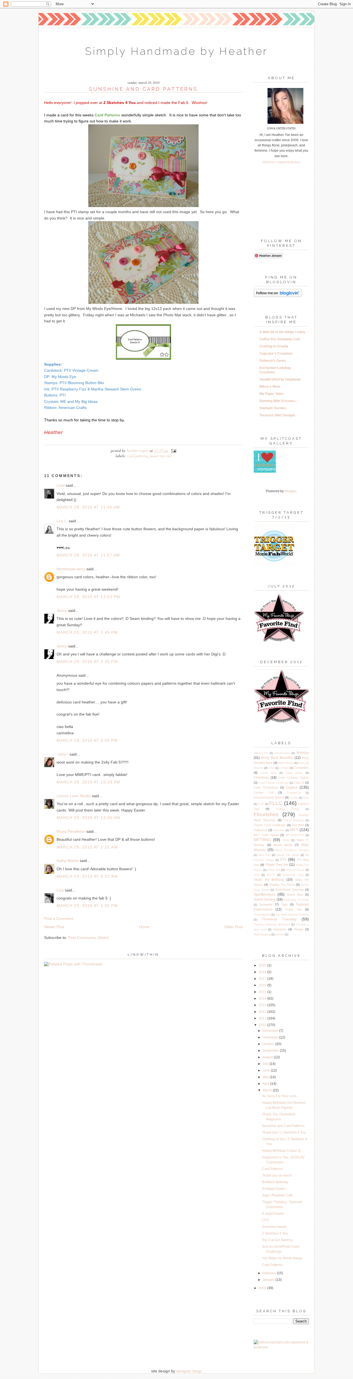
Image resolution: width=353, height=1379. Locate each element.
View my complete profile (281, 162)
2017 (263, 979)
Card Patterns (137, 455)
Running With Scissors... (279, 401)
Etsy (306, 797)
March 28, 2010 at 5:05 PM (87, 740)
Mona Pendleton (71, 831)
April (266, 1084)
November (271, 1037)
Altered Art (261, 752)
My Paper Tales (272, 394)
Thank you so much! (277, 1175)
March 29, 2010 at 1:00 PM (87, 905)
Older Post (233, 927)
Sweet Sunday (265, 899)
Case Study (294, 772)
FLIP (261, 803)
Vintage (298, 929)
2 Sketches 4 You (275, 1233)
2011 (263, 1018)
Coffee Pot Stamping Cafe (280, 339)
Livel (61, 485)
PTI (283, 859)
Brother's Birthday (275, 1182)
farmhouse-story (71, 569)
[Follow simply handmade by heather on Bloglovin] (277, 296)
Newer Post (54, 927)
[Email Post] (172, 450)
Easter (294, 797)
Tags (284, 904)
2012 (263, 1012)
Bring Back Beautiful (277, 758)
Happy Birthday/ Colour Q (281, 1151)
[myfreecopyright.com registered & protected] (281, 1347)
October (269, 1044)
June (267, 1070)
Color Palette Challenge (273, 782)
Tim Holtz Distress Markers (292, 914)
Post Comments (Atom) (88, 937)
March (268, 1090)
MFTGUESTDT (294, 835)
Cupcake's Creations (276, 353)
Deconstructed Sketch (269, 797)
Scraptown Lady (293, 874)
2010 (263, 1025)
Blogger (290, 491)
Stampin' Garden (273, 408)
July (266, 1064)
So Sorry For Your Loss (279, 1096)
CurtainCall (294, 792)
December (271, 1031)
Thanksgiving (262, 914)
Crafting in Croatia (274, 346)
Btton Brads (285, 762)
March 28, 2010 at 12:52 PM (88, 597)
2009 (263, 1288)
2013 (263, 1005)
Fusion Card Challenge (269, 825)
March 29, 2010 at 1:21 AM (87, 847)
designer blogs (189, 1371)
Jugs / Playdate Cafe (277, 1195)
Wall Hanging (262, 934)
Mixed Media (283, 845)
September (271, 1051)
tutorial (280, 934)
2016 (263, 985)
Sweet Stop (295, 894)
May (266, 1077)
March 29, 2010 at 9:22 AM (87, 876)
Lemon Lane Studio (74, 796)
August (268, 1057)
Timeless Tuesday (279, 919)
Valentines (280, 929)
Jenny (62, 610)
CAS (271, 767)
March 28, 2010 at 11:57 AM (88, 555)
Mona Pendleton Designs (292, 850)
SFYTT (270, 874)
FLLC (275, 803)
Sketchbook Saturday (289, 889)
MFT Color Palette (266, 835)
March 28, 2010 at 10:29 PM (88, 782)
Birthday (302, 753)
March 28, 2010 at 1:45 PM (87, 632)
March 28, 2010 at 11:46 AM (88, 507)
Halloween (261, 830)
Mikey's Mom (270, 387)
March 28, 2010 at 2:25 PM (87, 661)
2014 (263, 998)
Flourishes (266, 814)
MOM (286, 840)
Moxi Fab (264, 854)
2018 (263, 972)
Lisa (60, 890)
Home (144, 927)
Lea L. (62, 521)
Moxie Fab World (288, 854)
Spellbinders (264, 894)
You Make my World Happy (282, 1258)
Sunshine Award (274, 1227)
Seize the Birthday (269, 880)
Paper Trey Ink (160, 455)
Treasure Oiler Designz (277, 415)
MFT (294, 830)
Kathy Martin (68, 860)
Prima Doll (274, 869)
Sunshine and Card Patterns (283, 1126)
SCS (257, 874)
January (269, 1280)
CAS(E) (284, 767)
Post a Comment (58, 918)
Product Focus (295, 869)
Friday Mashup (294, 820)
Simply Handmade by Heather (176, 51)
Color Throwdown (266, 787)
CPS (265, 1220)
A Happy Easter (273, 1189)
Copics (292, 787)
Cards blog (269, 772)
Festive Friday (287, 808)
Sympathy (266, 904)
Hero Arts (279, 830)
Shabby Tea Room (282, 884)
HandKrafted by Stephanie (280, 379)
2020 (263, 965)
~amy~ (62, 754)
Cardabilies (301, 767)
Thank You (293, 909)
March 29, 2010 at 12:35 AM (88, 817)
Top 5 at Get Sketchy (277, 1240)
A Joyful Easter (273, 1213)
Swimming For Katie (296, 899)
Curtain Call (263, 792)
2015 (263, 992)
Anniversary (282, 752)
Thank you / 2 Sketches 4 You (284, 1132)
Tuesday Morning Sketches (272, 924)
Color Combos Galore (293, 777)
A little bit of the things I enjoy (282, 332)
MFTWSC (262, 839)
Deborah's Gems (273, 361)
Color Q (299, 782)
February (270, 1273)
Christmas (261, 778)
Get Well (298, 825)
